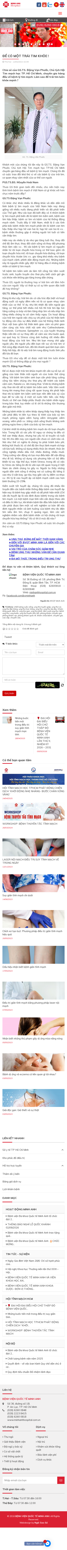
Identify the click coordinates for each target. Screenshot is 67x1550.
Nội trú (41, 1441)
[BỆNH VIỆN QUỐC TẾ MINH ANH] (11, 4)
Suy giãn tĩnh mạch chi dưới (17, 895)
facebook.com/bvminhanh (21, 595)
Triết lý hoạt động (13, 1461)
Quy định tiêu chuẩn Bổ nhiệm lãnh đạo (29, 1371)
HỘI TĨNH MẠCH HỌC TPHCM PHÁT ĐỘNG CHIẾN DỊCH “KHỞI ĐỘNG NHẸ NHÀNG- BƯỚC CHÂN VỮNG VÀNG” (33, 791)
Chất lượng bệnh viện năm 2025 (25, 1358)
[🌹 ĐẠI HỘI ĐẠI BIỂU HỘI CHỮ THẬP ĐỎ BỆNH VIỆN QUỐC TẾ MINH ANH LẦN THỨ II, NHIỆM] (60, 719)
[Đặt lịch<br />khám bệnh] (4, 19)
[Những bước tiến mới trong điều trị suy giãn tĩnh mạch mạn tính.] (7, 719)
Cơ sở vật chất (11, 1451)
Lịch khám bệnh (11, 1189)
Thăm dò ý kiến (11, 1173)
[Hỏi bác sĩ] (48, 19)
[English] (62, 4)
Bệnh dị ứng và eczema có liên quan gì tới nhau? (29, 1074)
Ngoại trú (42, 1436)
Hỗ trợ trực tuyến (12, 1165)
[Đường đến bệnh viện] (26, 19)
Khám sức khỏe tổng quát (48, 1448)
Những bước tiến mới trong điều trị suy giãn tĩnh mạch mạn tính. (22, 726)
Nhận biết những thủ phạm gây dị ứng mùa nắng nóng (32, 1038)
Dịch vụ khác (44, 1459)
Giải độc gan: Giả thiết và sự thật (20, 1110)
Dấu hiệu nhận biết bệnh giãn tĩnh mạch (24, 966)
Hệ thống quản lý (13, 1456)
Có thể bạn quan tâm (16, 760)
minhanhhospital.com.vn (42, 592)
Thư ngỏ (8, 1436)
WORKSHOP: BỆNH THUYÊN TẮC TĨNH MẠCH (29, 823)
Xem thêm (9, 710)
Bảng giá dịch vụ (11, 1181)
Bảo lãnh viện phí (46, 1454)
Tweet (8, 636)
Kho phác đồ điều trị (13, 1157)
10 (52, 44)
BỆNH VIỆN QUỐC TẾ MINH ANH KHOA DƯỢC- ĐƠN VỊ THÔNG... (29, 1287)
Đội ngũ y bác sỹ (12, 1446)
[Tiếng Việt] (56, 4)
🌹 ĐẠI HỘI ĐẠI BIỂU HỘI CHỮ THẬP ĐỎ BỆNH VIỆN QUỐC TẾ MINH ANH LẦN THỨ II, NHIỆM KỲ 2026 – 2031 (44, 733)
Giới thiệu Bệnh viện (14, 1441)
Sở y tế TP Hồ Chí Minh (15, 1149)
